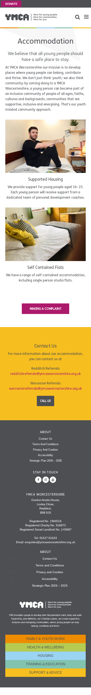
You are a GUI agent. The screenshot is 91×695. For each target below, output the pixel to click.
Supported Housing (45, 179)
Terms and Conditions (45, 444)
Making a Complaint (46, 309)
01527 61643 (48, 538)
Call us (45, 401)
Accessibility (45, 455)
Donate (11, 3)
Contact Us (45, 438)
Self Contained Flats (45, 267)
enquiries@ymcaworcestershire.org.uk (50, 542)
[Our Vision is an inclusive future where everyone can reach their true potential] (31, 17)
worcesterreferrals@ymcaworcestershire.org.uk (45, 389)
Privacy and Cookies (45, 449)
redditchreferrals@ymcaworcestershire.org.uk (45, 374)
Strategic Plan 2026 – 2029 (45, 460)
